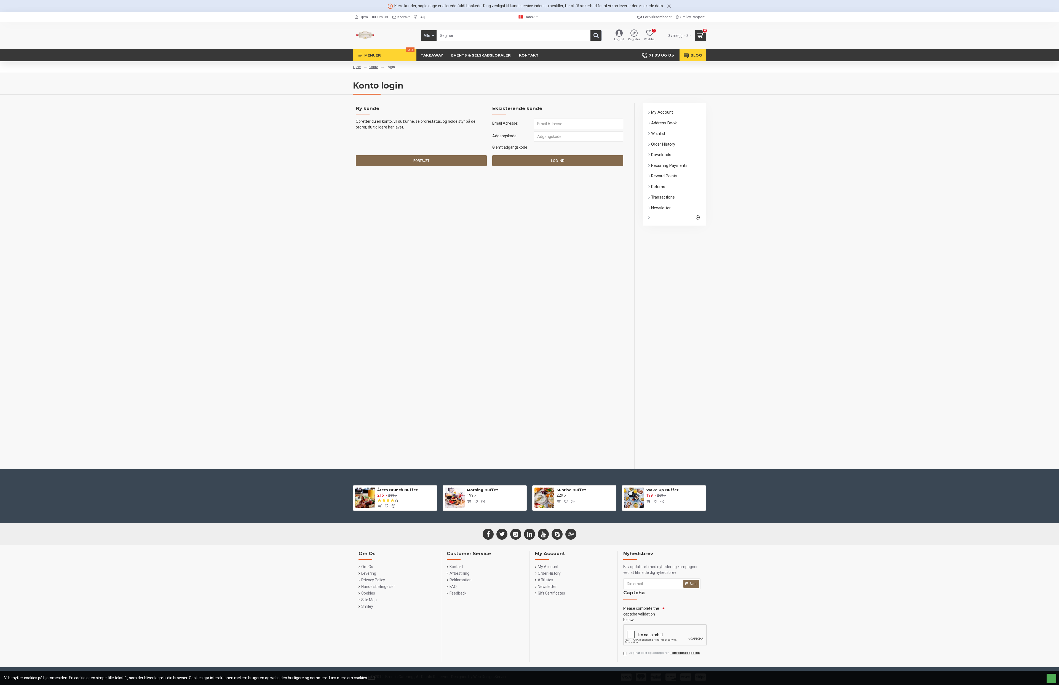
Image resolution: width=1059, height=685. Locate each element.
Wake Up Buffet (662, 490)
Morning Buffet (482, 490)
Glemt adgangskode (509, 147)
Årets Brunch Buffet (397, 490)
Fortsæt (421, 161)
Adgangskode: (504, 136)
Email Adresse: (505, 123)
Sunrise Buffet (571, 490)
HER (371, 678)
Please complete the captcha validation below (641, 614)
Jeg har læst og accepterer (664, 653)
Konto (373, 67)
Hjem (357, 67)
